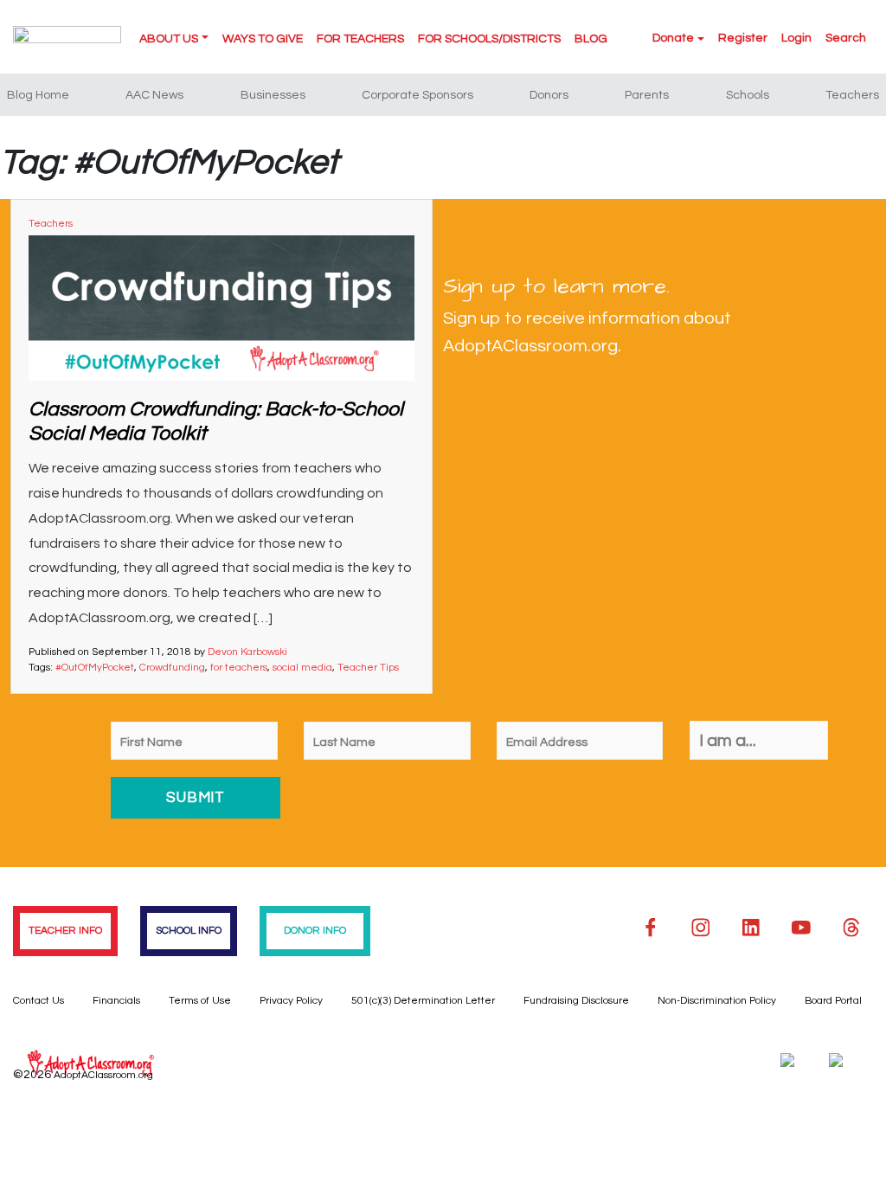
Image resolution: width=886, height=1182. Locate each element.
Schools (747, 95)
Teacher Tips (368, 667)
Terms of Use (200, 1000)
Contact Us (38, 1000)
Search (845, 38)
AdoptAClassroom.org (103, 1075)
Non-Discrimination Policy (717, 1000)
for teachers (238, 667)
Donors (549, 95)
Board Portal (833, 1000)
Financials (116, 1000)
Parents (647, 95)
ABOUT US (168, 39)
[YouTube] (801, 927)
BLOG (591, 39)
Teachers (852, 95)
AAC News (154, 95)
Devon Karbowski (247, 652)
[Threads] (851, 927)
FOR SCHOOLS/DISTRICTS (489, 39)
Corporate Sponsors (417, 95)
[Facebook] (650, 927)
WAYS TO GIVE (262, 39)
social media (302, 667)
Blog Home (38, 95)
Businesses (273, 95)
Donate (673, 38)
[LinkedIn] (751, 927)
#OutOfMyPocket (94, 667)
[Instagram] (700, 927)
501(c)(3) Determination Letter (423, 1000)
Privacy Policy (291, 1000)
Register (742, 38)
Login (796, 38)
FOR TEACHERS (360, 39)
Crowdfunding (172, 667)
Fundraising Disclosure (576, 1000)
